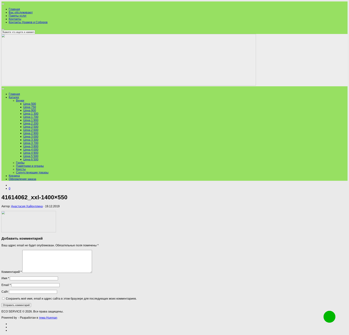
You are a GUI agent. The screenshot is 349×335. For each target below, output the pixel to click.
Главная (14, 9)
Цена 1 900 (30, 120)
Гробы (20, 162)
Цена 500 (29, 103)
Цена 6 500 (30, 159)
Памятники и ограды (30, 166)
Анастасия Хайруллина (27, 206)
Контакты (15, 19)
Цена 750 (29, 107)
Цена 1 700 (30, 116)
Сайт (4, 291)
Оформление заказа (22, 179)
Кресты (21, 169)
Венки (20, 100)
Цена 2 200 (30, 123)
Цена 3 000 (30, 136)
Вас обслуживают (21, 12)
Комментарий (11, 271)
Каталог (14, 97)
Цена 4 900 (30, 152)
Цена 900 (29, 110)
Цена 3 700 (30, 143)
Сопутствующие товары (32, 172)
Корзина (14, 175)
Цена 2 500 (30, 126)
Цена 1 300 (30, 113)
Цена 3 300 (30, 139)
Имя (5, 278)
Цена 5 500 (30, 156)
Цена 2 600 (30, 130)
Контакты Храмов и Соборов (28, 22)
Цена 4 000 (30, 149)
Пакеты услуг (18, 15)
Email (6, 284)
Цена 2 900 (30, 133)
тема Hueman (48, 317)
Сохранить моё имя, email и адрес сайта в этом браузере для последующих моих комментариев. (71, 298)
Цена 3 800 (30, 146)
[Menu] (2, 4)
